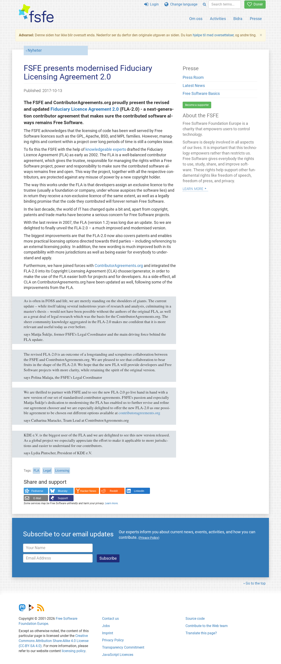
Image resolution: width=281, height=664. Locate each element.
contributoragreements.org (139, 412)
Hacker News (88, 491)
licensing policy (73, 651)
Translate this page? (201, 633)
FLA (36, 471)
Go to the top (256, 583)
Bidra (237, 18)
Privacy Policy (113, 640)
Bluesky (62, 491)
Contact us (110, 618)
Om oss (195, 18)
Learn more (111, 503)
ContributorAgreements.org (119, 265)
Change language (182, 4)
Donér (257, 4)
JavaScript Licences (117, 655)
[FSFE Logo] (36, 13)
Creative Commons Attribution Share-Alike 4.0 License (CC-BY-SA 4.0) (53, 641)
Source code (195, 618)
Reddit (114, 491)
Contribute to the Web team (207, 626)
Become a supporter (197, 105)
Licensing (62, 471)
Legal (47, 471)
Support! (63, 498)
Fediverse (37, 491)
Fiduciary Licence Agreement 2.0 (84, 109)
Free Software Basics (201, 93)
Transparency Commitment (123, 647)
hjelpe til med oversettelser (213, 35)
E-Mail (37, 498)
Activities (218, 18)
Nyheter (35, 50)
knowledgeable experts (105, 149)
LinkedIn (139, 491)
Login (153, 4)
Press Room (193, 77)
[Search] (204, 4)
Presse (256, 18)
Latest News (194, 85)
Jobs (106, 626)
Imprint (107, 633)
